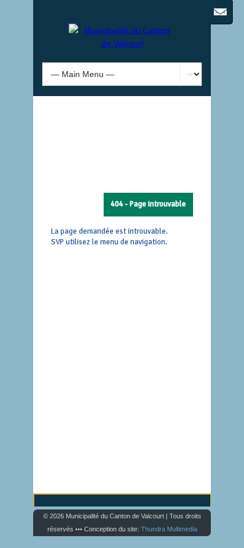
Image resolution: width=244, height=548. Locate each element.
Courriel (220, 12)
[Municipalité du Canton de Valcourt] (122, 43)
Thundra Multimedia (169, 529)
